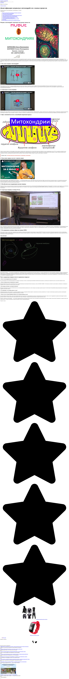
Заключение (4, 19)
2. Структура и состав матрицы (7, 14)
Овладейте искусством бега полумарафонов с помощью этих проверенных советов (13, 656)
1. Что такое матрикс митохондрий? (8, 13)
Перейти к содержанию (4, 0)
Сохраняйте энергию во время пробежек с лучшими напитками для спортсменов (13, 661)
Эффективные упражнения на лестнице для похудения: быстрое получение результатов (14, 646)
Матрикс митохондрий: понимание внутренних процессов (11, 12)
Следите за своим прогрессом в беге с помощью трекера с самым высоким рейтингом (14, 654)
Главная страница (3, 5)
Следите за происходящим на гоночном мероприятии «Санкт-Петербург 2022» (13, 651)
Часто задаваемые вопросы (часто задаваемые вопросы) (11, 20)
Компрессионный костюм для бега (41, 619)
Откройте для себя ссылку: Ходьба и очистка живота (8, 674)
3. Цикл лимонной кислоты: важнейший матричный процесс (12, 15)
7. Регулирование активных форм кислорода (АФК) (10, 18)
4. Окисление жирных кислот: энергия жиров (9, 16)
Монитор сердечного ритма (34, 635)
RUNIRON (2, 2)
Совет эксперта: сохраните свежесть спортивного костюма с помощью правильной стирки (15, 659)
